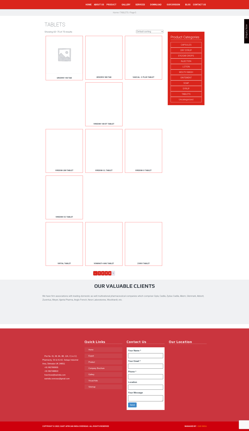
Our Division (173, 4)
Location (132, 382)
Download (156, 4)
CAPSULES (186, 45)
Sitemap (91, 387)
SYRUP (186, 88)
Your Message (135, 392)
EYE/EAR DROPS (186, 55)
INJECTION (186, 61)
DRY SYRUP (186, 50)
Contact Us (199, 4)
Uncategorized (186, 99)
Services (140, 4)
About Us (99, 4)
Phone (132, 371)
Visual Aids (93, 381)
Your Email (134, 361)
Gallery (126, 4)
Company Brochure (96, 368)
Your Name (134, 350)
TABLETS (124, 12)
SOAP (186, 83)
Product (111, 4)
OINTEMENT (186, 77)
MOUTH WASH (186, 72)
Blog (187, 4)
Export (91, 356)
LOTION (186, 66)
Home (89, 4)
